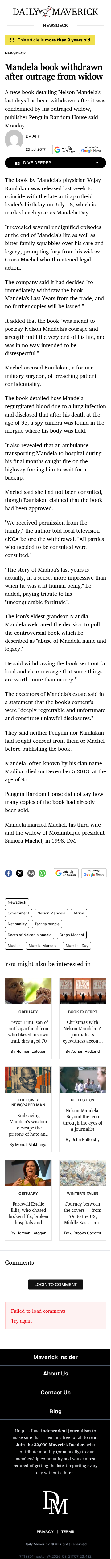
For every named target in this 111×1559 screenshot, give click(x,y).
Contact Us (56, 1392)
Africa (78, 913)
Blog (55, 1411)
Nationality (17, 924)
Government (18, 913)
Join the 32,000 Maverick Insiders (50, 1444)
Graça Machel (72, 934)
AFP (36, 136)
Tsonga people (47, 924)
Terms (68, 1531)
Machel (14, 945)
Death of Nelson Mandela (29, 934)
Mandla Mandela (43, 945)
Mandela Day (77, 945)
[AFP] (14, 139)
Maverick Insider (55, 1357)
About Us (55, 1373)
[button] (63, 149)
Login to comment (56, 1284)
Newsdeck (17, 902)
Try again (21, 1320)
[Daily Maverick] (55, 11)
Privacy (45, 1531)
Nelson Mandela (51, 913)
